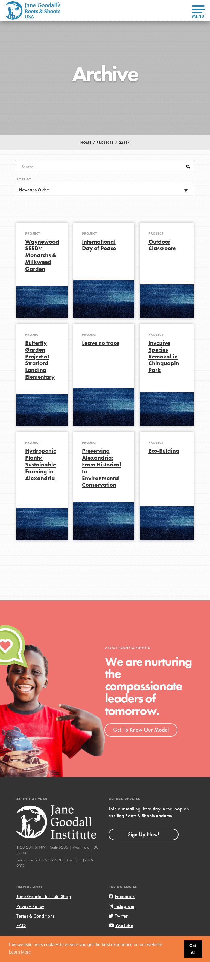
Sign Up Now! (143, 834)
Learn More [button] (20, 952)
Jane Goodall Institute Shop (43, 896)
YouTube (124, 925)
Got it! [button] (192, 948)
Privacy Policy (30, 906)
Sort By (23, 179)
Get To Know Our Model (141, 729)
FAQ (21, 925)
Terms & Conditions (35, 916)
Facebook (125, 896)
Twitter (121, 916)
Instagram (124, 906)
